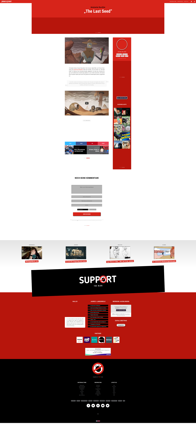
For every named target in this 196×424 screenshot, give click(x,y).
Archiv (78, 400)
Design (98, 390)
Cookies (120, 400)
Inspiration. (180, 1)
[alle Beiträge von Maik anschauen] (122, 44)
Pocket (103, 143)
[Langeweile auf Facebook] (88, 405)
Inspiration (98, 382)
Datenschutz (114, 400)
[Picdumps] (109, 339)
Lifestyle (114, 382)
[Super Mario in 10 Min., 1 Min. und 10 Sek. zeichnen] (120, 254)
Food (114, 385)
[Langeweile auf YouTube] (103, 405)
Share (81, 143)
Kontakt (90, 400)
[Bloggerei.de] (98, 420)
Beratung (108, 400)
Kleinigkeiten (82, 388)
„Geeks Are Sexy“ (87, 120)
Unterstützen (84, 400)
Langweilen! (121, 325)
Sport (114, 390)
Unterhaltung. (173, 1)
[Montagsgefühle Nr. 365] (31, 254)
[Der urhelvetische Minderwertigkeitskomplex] (164, 254)
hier (77, 220)
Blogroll (73, 400)
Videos (98, 395)
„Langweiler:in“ (117, 307)
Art (98, 387)
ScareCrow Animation (78, 69)
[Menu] (191, 1)
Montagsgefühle (82, 387)
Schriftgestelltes (98, 393)
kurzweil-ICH (98, 392)
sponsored (102, 400)
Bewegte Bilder (98, 388)
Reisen (114, 388)
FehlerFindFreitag (82, 386)
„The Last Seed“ (98, 11)
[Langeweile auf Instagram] (98, 405)
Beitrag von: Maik (122, 51)
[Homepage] (7, 1)
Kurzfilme (125, 54)
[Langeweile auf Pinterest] (107, 405)
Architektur (98, 386)
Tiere (114, 393)
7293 (99, 377)
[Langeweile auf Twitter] (93, 405)
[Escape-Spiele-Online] (116, 339)
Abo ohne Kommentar (93, 209)
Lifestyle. (186, 1)
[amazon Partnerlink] (80, 339)
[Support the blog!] (98, 281)
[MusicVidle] (94, 339)
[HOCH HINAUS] (98, 413)
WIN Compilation (82, 395)
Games (82, 392)
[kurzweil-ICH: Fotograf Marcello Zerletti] (76, 254)
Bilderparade (82, 385)
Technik (114, 392)
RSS (124, 400)
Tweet (70, 143)
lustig (82, 393)
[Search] (194, 1)
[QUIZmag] (102, 339)
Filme (82, 390)
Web (114, 395)
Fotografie (98, 391)
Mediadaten (96, 400)
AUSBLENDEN (99, 32)
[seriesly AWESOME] (87, 339)
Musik (114, 387)
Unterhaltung (82, 382)
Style (114, 391)
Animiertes (119, 54)
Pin (92, 143)
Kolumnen (114, 386)
